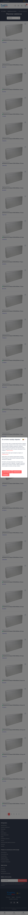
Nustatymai (17, 471)
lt (24, 439)
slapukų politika (9, 450)
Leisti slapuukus (6, 471)
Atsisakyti (5, 474)
